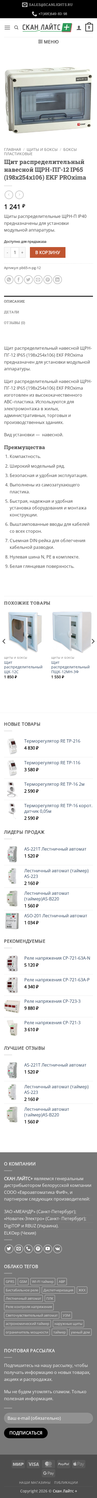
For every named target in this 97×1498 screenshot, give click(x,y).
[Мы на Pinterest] (38, 1248)
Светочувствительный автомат (32, 1315)
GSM (23, 1281)
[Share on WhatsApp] (9, 279)
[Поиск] (16, 28)
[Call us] (28, 1248)
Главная (12, 149)
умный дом (80, 1332)
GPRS (10, 1281)
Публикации (66, 1482)
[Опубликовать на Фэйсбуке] (18, 279)
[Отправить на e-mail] (18, 1248)
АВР (62, 1281)
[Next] (92, 652)
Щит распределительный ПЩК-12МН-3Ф (70, 667)
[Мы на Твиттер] (9, 1248)
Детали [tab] (11, 312)
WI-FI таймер (43, 1281)
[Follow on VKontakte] (57, 1248)
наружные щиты (68, 1323)
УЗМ (66, 1315)
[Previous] (4, 652)
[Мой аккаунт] (79, 27)
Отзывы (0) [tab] (14, 323)
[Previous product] (19, 195)
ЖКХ (82, 1290)
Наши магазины (35, 1482)
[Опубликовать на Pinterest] (47, 279)
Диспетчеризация (58, 1290)
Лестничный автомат (23, 1298)
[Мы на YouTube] (47, 1248)
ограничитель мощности (27, 1332)
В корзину (47, 252)
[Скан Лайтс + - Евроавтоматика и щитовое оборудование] (47, 27)
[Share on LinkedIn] (57, 279)
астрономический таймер (27, 1323)
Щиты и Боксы (42, 149)
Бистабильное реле (22, 1290)
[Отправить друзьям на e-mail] (38, 279)
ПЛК (49, 1298)
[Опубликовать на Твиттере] (28, 279)
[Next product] (9, 195)
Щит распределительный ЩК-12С (23, 667)
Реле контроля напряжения (29, 1306)
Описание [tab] (14, 301)
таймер (59, 1332)
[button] (7, 27)
